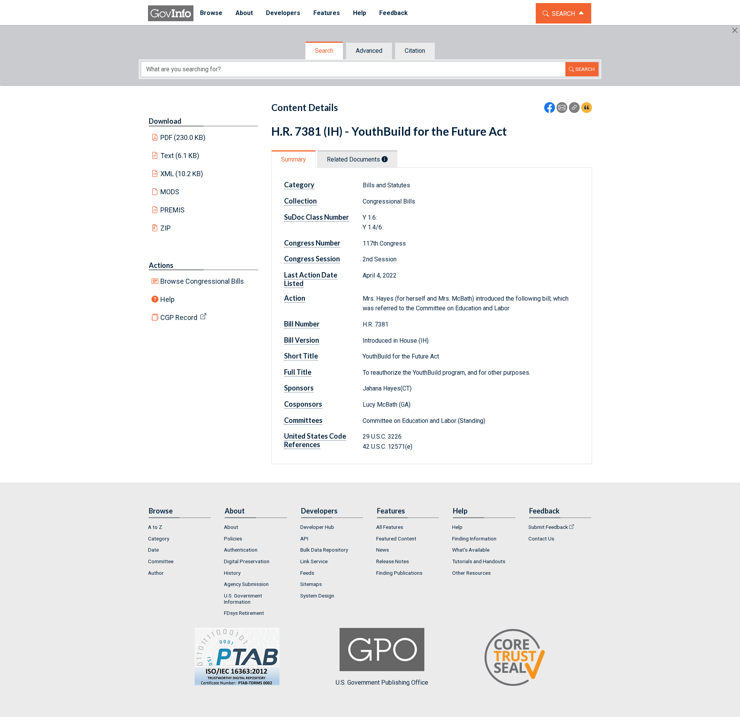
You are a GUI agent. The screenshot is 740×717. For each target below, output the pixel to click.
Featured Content (396, 538)
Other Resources (471, 573)
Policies (233, 538)
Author (156, 573)
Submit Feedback (548, 527)
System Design (317, 595)
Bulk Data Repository (324, 550)
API (304, 538)
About (231, 527)
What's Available (470, 550)
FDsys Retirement (244, 613)
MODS (169, 192)
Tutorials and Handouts (478, 561)
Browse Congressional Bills (202, 281)
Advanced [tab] (369, 50)
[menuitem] (211, 13)
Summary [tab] (293, 159)
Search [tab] (324, 50)
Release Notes (392, 561)
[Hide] (735, 30)
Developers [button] (283, 13)
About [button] (244, 13)
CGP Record (178, 317)
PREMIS (172, 210)
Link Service (314, 561)
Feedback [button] (393, 13)
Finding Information (474, 538)
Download (165, 121)
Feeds (307, 573)
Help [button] (359, 13)
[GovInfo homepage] (170, 13)
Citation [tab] (415, 50)
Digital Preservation (246, 561)
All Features (389, 527)
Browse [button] (211, 13)
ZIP (165, 228)
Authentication (240, 550)
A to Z (155, 527)
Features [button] (326, 13)
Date (153, 550)
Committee (160, 561)
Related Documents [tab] (354, 159)
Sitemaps (311, 584)
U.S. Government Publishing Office (382, 682)
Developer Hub (317, 527)
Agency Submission (246, 584)
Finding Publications (399, 573)
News (382, 550)
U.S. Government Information (243, 598)
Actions (161, 265)
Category (158, 538)
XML (182, 174)
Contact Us (541, 538)
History (232, 573)
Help (167, 299)
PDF (183, 137)
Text (180, 155)
